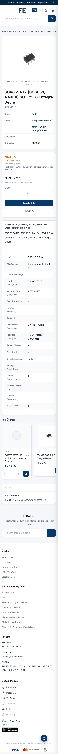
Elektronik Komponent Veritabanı (18, 627)
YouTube (10, 698)
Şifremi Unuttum (10, 567)
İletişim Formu (9, 572)
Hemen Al (29, 210)
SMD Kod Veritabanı (12, 622)
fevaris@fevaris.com (12, 656)
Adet (7, 188)
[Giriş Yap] (46, 10)
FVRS (34, 114)
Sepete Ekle (29, 203)
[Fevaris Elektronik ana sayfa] (23, 10)
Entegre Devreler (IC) (42, 120)
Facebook (11, 687)
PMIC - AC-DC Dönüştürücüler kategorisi (25, 500)
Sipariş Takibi (8, 576)
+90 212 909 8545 (11, 646)
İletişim (5, 597)
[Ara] (52, 18)
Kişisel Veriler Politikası (13, 617)
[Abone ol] (51, 533)
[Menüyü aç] (4, 10)
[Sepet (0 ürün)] (53, 10)
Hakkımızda (8, 592)
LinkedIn (10, 709)
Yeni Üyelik (7, 557)
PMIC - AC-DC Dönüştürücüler (39, 129)
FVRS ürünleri (12, 495)
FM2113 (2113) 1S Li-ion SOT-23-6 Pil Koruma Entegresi (16, 458)
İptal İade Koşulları (11, 612)
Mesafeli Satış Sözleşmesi (15, 602)
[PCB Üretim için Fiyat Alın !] (44, 738)
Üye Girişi (6, 562)
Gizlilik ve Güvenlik (11, 607)
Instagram (11, 692)
